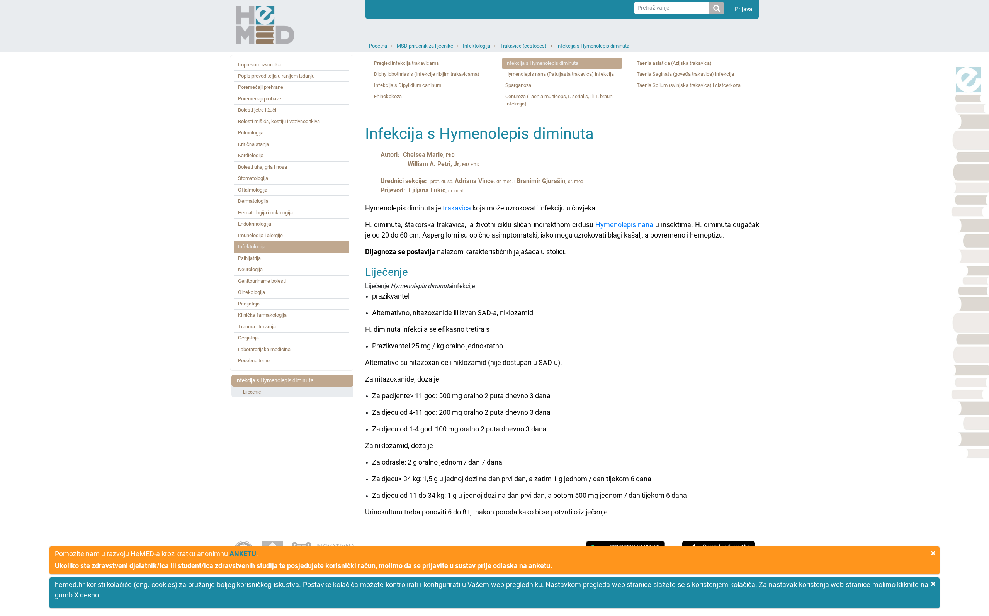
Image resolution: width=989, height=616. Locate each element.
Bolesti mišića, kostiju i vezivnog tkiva (279, 121)
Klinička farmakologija (262, 315)
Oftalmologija (252, 190)
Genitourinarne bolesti (262, 281)
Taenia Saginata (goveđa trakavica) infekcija (685, 74)
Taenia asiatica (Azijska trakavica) (674, 63)
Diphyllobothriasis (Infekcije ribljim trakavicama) (426, 74)
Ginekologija (251, 292)
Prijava (743, 9)
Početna (378, 46)
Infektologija (476, 46)
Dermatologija (253, 201)
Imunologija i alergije (260, 235)
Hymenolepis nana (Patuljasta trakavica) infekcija (559, 74)
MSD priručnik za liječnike (425, 46)
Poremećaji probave (259, 99)
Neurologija (250, 269)
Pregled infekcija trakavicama (406, 63)
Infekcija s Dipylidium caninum (407, 85)
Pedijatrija (249, 304)
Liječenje (252, 392)
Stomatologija (253, 178)
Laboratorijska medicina (264, 349)
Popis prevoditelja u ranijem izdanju (276, 76)
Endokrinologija (254, 224)
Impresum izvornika (259, 65)
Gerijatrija (248, 338)
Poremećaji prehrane (260, 87)
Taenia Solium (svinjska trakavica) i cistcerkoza (689, 85)
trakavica (457, 208)
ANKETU (242, 554)
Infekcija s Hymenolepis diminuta (592, 46)
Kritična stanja (253, 144)
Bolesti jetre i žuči (257, 110)
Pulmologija (250, 133)
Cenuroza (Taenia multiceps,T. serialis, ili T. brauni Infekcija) (559, 100)
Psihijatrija (249, 258)
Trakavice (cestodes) (523, 46)
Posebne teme (254, 360)
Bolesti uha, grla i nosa (262, 167)
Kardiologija (250, 155)
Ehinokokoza (388, 96)
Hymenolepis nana (624, 225)
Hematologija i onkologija (265, 213)
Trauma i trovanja (257, 326)
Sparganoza (518, 85)
